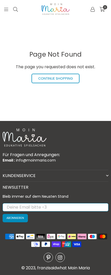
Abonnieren (15, 218)
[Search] (15, 9)
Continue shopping (55, 78)
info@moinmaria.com (35, 160)
